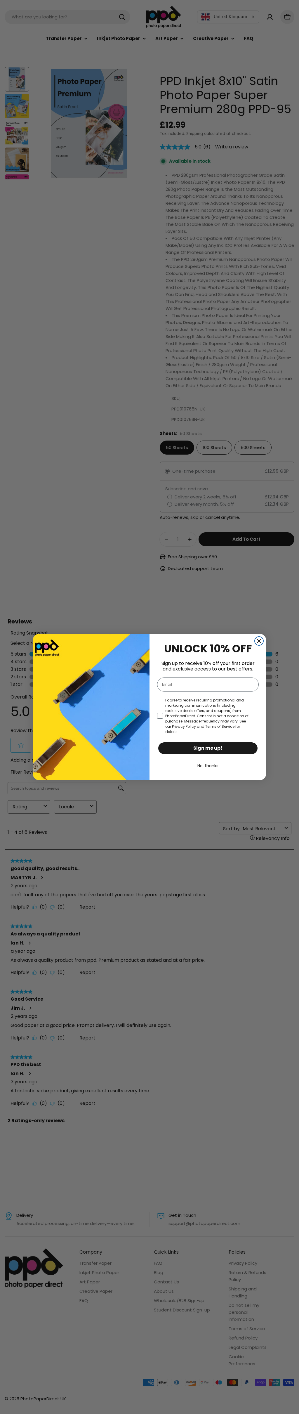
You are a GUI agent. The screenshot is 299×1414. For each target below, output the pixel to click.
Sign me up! (207, 748)
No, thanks (207, 766)
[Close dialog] (259, 641)
